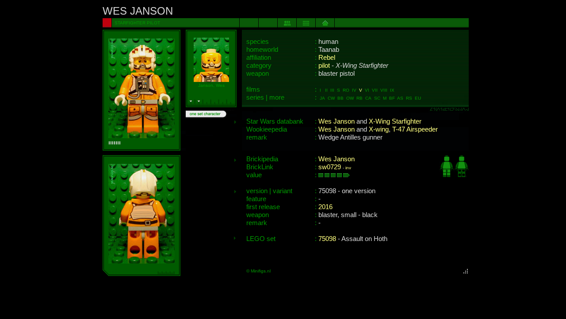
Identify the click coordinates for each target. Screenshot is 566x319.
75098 (327, 238)
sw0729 (329, 167)
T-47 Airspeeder (415, 129)
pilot (324, 65)
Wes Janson (336, 121)
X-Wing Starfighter (395, 121)
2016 (325, 206)
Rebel (326, 57)
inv (348, 167)
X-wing (379, 129)
